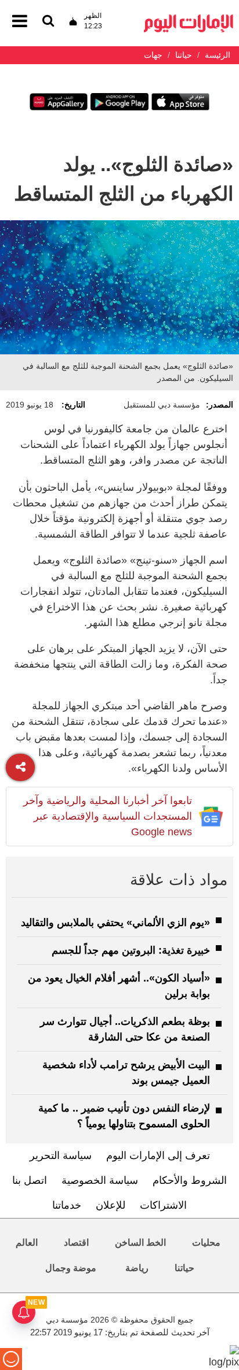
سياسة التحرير (61, 1155)
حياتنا (184, 1268)
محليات (206, 1242)
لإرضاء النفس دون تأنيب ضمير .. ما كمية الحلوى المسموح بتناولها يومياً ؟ (124, 1116)
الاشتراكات (163, 1205)
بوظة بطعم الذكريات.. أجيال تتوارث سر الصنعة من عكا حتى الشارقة (125, 1029)
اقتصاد (76, 1242)
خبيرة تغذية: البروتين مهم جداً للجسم (131, 950)
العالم (27, 1242)
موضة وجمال (70, 1268)
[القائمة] (48, 21)
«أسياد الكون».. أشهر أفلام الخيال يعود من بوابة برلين (119, 985)
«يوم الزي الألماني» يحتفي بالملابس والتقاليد (115, 922)
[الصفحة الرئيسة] (188, 17)
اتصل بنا (29, 1180)
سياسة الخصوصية (99, 1180)
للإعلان (110, 1205)
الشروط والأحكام (190, 1180)
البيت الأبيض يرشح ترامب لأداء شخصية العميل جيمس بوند (126, 1072)
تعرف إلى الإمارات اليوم (158, 1155)
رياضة (137, 1268)
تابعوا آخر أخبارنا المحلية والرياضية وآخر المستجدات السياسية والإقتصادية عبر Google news (107, 816)
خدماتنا (66, 1205)
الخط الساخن (140, 1242)
